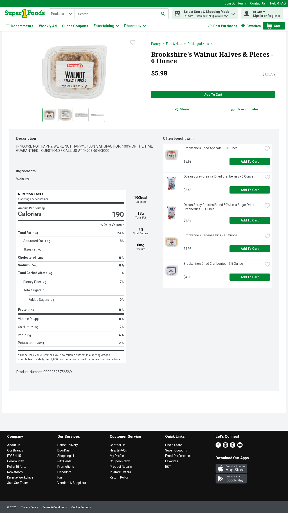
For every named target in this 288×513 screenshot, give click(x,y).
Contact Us (258, 3)
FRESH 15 (14, 456)
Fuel (60, 477)
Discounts (64, 472)
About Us (13, 445)
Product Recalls (121, 466)
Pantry (156, 44)
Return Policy (119, 477)
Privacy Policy (29, 507)
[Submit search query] (162, 13)
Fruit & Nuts (174, 44)
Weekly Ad (48, 26)
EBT (168, 466)
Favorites (171, 461)
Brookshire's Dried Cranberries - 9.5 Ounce (213, 263)
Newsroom (15, 472)
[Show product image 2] (65, 115)
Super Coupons (75, 26)
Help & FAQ (278, 3)
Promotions (65, 466)
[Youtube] (240, 446)
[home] (26, 13)
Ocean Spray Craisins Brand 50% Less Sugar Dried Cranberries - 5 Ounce (219, 207)
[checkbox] (132, 42)
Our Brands (15, 450)
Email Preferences (178, 456)
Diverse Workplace (20, 477)
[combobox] (61, 13)
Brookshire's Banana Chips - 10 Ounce (210, 235)
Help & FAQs (118, 450)
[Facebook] (218, 446)
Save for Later (247, 109)
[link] (222, 26)
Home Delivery (67, 445)
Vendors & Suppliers (71, 483)
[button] (233, 12)
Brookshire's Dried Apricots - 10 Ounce (211, 148)
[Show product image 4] (98, 115)
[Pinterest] (225, 446)
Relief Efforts (16, 466)
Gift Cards (64, 461)
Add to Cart (213, 94)
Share (184, 109)
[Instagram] (232, 446)
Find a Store (173, 445)
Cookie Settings (81, 507)
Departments (22, 26)
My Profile (117, 456)
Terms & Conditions (55, 507)
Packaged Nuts (198, 44)
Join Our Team (235, 3)
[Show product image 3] (82, 115)
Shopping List (66, 456)
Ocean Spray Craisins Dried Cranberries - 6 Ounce (218, 176)
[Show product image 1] (49, 115)
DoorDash (64, 450)
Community (15, 461)
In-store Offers (120, 472)
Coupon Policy (120, 461)
